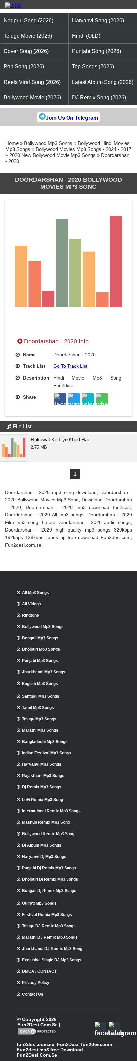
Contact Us (32, 994)
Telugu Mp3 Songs (39, 719)
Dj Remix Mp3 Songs (41, 787)
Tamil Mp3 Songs (38, 707)
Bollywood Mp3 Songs (48, 143)
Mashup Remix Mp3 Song (46, 822)
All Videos (31, 604)
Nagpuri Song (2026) (28, 20)
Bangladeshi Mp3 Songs (45, 741)
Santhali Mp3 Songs (40, 696)
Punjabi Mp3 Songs (40, 660)
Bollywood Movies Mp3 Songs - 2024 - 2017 (83, 149)
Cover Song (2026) (26, 51)
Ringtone (30, 615)
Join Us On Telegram (72, 118)
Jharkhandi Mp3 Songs (43, 672)
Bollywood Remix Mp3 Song (48, 833)
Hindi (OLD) (86, 36)
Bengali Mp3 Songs (40, 638)
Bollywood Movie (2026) (32, 97)
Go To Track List (70, 366)
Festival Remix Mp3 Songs (47, 914)
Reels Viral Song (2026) (32, 82)
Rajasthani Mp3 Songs (43, 775)
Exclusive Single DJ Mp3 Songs (51, 960)
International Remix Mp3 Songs (51, 811)
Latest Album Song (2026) (102, 82)
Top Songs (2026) (93, 66)
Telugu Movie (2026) (28, 36)
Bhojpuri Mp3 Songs (41, 649)
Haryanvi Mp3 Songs (41, 764)
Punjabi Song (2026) (96, 51)
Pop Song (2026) (24, 66)
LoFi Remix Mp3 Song (42, 799)
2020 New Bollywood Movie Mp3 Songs (52, 155)
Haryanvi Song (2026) (98, 20)
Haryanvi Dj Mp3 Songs (44, 856)
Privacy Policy (35, 982)
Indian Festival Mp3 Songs (46, 753)
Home (12, 143)
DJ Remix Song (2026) (99, 97)
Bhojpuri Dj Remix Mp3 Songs (50, 879)
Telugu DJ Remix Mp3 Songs (49, 926)
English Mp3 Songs (40, 683)
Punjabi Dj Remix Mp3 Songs (49, 868)
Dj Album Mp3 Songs (41, 845)
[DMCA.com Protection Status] (37, 1034)
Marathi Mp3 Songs (40, 730)
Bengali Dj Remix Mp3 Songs (49, 890)
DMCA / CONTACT (39, 971)
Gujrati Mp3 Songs (39, 903)
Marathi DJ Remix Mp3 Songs (50, 937)
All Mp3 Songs (35, 592)
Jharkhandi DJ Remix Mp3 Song (52, 948)
